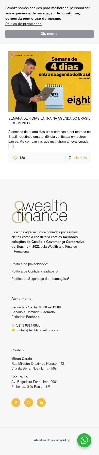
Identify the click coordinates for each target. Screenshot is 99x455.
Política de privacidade (23, 24)
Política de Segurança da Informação (38, 279)
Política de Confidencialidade (33, 271)
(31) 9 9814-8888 (27, 325)
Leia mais (80, 158)
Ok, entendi (50, 34)
